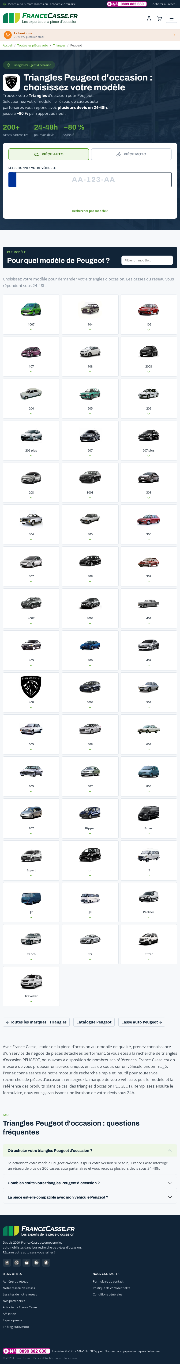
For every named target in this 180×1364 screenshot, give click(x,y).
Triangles (59, 45)
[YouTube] (26, 1263)
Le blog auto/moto (16, 1327)
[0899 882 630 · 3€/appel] (127, 4)
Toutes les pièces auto (32, 45)
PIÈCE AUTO (53, 154)
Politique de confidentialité (111, 1288)
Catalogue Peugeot (94, 1022)
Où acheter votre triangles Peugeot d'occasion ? (50, 1151)
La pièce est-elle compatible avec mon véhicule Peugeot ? (58, 1197)
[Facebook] (7, 1263)
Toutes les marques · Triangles (38, 1022)
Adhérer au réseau (165, 4)
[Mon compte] (149, 18)
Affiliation (9, 1314)
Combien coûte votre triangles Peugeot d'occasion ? (54, 1183)
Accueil (7, 45)
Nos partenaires (14, 1301)
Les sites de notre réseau (20, 1294)
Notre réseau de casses (19, 1288)
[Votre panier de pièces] (159, 18)
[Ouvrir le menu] (171, 18)
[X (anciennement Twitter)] (17, 1263)
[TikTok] (46, 1263)
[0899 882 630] (26, 1351)
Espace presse (12, 1320)
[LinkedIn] (36, 1263)
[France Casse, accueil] (40, 18)
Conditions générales (107, 1294)
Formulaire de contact (108, 1281)
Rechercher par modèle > (90, 211)
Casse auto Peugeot (140, 1022)
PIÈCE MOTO (135, 154)
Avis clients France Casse (20, 1307)
